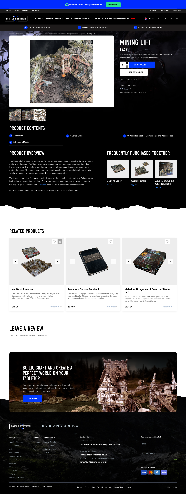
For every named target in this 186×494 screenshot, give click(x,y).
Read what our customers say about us (133, 93)
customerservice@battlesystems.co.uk (100, 444)
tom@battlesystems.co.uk (93, 462)
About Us (8, 11)
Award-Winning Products (95, 28)
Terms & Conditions (104, 487)
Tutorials (154, 11)
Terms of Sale (118, 487)
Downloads (177, 11)
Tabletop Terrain (53, 18)
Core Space (14, 453)
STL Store (96, 18)
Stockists (165, 11)
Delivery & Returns (16, 477)
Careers (79, 487)
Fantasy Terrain (49, 442)
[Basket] (159, 18)
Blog (17, 11)
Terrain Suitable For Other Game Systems (48, 34)
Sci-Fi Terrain (48, 446)
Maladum (36, 442)
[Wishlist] (166, 18)
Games (38, 18)
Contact (25, 11)
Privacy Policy (90, 487)
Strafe (175, 487)
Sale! (133, 18)
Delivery (35, 11)
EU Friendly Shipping (39, 28)
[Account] (172, 18)
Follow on (98, 5)
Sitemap (128, 487)
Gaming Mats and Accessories (115, 18)
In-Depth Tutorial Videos (151, 28)
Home (11, 34)
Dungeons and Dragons (75, 34)
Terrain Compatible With (76, 18)
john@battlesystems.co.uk (94, 454)
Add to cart (140, 65)
